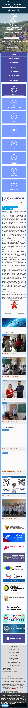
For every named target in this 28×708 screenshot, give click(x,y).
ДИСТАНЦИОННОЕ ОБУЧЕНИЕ (14, 135)
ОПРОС (14, 121)
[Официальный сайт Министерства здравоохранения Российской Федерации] (14, 527)
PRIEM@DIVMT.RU (14, 49)
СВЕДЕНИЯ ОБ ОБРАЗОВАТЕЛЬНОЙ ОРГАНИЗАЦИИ (14, 5)
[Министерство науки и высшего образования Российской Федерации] (14, 628)
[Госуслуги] (14, 577)
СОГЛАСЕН (5, 705)
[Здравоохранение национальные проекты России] (14, 547)
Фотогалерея (14, 162)
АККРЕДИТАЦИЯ (14, 80)
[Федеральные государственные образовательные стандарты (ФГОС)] (14, 618)
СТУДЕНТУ (14, 67)
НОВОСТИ (14, 94)
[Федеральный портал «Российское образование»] (14, 537)
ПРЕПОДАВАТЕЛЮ (14, 71)
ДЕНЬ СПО (14, 148)
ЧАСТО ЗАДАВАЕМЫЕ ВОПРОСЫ (14, 107)
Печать (23, 202)
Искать (21, 37)
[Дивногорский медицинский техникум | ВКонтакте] (14, 638)
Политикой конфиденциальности (9, 689)
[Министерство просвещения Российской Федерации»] (14, 598)
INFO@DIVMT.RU (22, 45)
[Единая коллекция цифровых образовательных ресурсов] (14, 587)
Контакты (14, 176)
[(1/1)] (14, 305)
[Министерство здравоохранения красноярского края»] (14, 567)
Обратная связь (14, 189)
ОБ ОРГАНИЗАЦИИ (14, 58)
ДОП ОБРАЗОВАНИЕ (14, 76)
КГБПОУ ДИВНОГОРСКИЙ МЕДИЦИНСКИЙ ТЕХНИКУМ (14, 29)
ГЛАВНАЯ (14, 54)
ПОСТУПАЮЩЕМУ (14, 63)
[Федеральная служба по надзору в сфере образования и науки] (14, 557)
